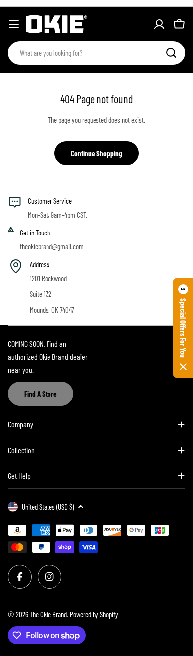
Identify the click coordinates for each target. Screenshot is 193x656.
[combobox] (96, 53)
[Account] (159, 24)
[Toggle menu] (14, 24)
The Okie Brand (48, 614)
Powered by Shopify (94, 614)
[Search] (171, 53)
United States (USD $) (48, 506)
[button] (183, 328)
